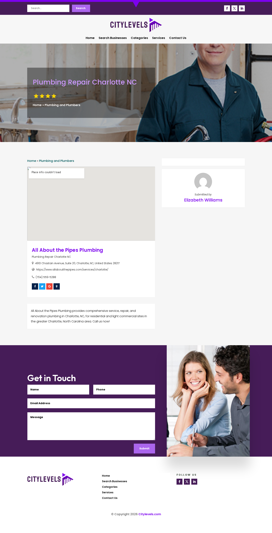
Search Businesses (113, 38)
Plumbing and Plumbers (62, 105)
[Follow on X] (234, 8)
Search (80, 8)
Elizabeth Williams (203, 200)
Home (90, 38)
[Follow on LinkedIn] (242, 8)
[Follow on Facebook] (227, 8)
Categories (139, 38)
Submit (144, 448)
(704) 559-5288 (46, 277)
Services (158, 38)
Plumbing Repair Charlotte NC (51, 257)
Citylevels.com (149, 514)
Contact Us (177, 38)
